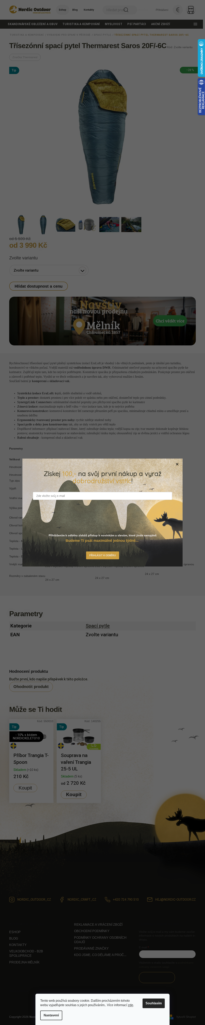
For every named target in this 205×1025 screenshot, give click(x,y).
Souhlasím (154, 1003)
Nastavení (51, 1015)
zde (130, 1005)
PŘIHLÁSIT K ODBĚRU (102, 555)
